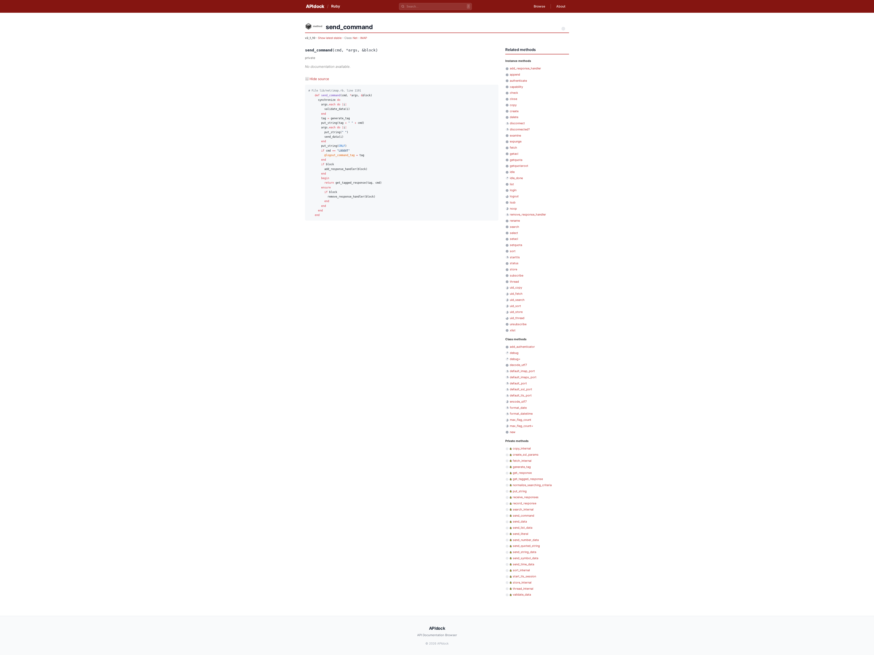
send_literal (520, 534)
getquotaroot (519, 166)
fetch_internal (522, 460)
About (560, 6)
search (514, 226)
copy (513, 105)
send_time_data (523, 564)
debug (514, 353)
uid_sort (515, 306)
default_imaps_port (523, 377)
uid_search (517, 300)
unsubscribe (518, 324)
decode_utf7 (518, 365)
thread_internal (523, 588)
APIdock (315, 6)
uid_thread (517, 318)
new (512, 432)
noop (513, 208)
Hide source (319, 79)
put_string (520, 491)
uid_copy (516, 287)
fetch (513, 147)
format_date (518, 407)
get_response (522, 473)
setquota (516, 245)
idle (512, 172)
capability (516, 87)
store (513, 269)
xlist (513, 330)
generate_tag (522, 467)
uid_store (516, 312)
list (512, 184)
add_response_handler (525, 68)
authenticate (518, 80)
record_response (524, 503)
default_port (518, 383)
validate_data (522, 594)
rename (515, 220)
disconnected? (520, 129)
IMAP (363, 38)
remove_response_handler (528, 214)
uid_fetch (516, 293)
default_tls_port (521, 395)
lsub (513, 202)
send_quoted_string (526, 546)
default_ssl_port (521, 389)
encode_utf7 (518, 401)
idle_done (516, 178)
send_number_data (526, 540)
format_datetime (521, 413)
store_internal (522, 582)
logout (514, 196)
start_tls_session (524, 576)
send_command (523, 515)
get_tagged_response (528, 479)
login (513, 190)
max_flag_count (520, 419)
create (514, 111)
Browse (539, 6)
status (514, 263)
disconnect (517, 123)
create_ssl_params (526, 454)
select (514, 233)
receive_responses (526, 497)
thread (514, 281)
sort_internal (521, 570)
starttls (515, 257)
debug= (515, 359)
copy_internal (522, 448)
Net (355, 38)
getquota (516, 160)
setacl (514, 239)
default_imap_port (522, 371)
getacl (514, 153)
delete (514, 117)
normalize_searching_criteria (532, 485)
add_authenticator (522, 346)
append (515, 74)
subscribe (516, 275)
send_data (520, 521)
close (513, 99)
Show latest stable (330, 38)
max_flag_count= (521, 426)
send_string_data (524, 552)
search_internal (523, 509)
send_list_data (522, 527)
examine (515, 135)
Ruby (335, 6)
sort (513, 251)
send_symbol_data (525, 558)
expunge (515, 141)
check (514, 92)
